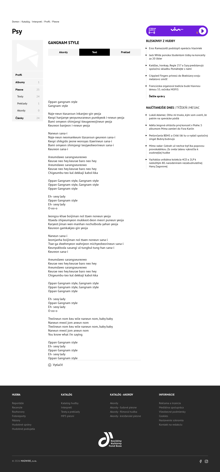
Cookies (163, 416)
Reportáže (18, 403)
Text (94, 52)
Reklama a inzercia (170, 403)
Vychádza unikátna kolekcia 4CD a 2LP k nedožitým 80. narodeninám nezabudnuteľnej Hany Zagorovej (175, 163)
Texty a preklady (70, 411)
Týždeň (181, 108)
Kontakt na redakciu (170, 424)
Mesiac (194, 108)
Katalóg (26, 21)
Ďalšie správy (157, 96)
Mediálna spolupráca (171, 407)
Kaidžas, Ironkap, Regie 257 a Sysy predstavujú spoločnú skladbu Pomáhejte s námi (176, 67)
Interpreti (37, 21)
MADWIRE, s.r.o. (29, 460)
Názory (16, 420)
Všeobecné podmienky (172, 411)
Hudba (16, 394)
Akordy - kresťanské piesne (125, 416)
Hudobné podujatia (23, 429)
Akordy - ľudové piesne (123, 407)
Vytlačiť (58, 365)
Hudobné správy (21, 424)
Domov (15, 21)
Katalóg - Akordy (121, 394)
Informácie (166, 394)
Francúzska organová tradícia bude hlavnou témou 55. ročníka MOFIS (174, 87)
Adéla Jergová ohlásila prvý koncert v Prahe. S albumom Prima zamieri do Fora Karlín (175, 126)
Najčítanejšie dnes (160, 108)
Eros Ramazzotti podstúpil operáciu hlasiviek (175, 48)
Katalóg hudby (69, 403)
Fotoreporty (19, 416)
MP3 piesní (67, 416)
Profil (47, 21)
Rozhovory (18, 411)
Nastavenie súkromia (171, 420)
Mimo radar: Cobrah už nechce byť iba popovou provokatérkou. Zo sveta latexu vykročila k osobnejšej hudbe (176, 149)
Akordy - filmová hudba (123, 411)
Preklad (125, 52)
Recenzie (17, 407)
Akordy (63, 52)
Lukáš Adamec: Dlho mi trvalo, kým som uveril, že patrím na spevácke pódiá (178, 116)
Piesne (55, 21)
